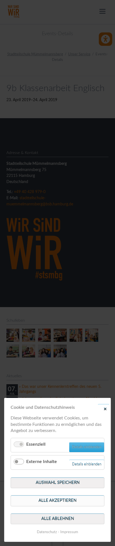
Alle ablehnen (57, 519)
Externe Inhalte (41, 461)
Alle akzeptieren (57, 500)
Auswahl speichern (58, 483)
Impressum (69, 532)
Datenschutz (47, 532)
